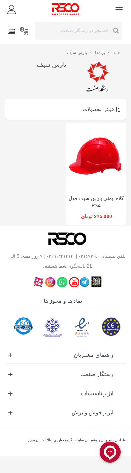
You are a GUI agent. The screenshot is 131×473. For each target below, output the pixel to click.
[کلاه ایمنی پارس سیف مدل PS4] (96, 157)
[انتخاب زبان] (12, 30)
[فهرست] (119, 9)
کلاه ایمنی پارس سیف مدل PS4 (96, 201)
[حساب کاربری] (12, 9)
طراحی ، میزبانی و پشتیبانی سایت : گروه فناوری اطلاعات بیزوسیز (77, 440)
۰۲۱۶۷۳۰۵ (88, 256)
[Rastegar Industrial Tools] (65, 9)
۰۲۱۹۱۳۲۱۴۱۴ (59, 256)
